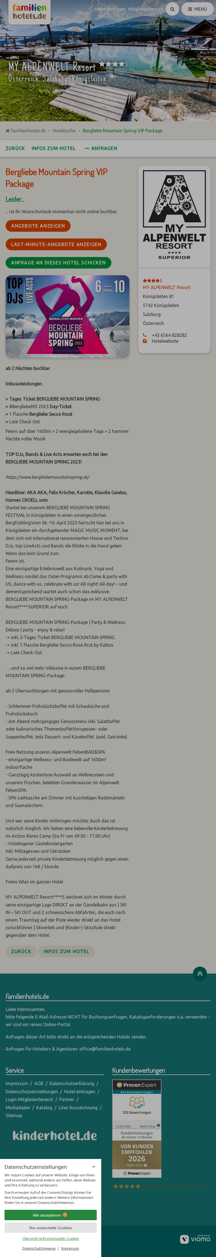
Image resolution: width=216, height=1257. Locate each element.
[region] (50, 1189)
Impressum (70, 1248)
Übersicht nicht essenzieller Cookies (50, 1238)
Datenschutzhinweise (39, 1248)
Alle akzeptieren (47, 1215)
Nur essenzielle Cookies (50, 1228)
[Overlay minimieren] (93, 1166)
